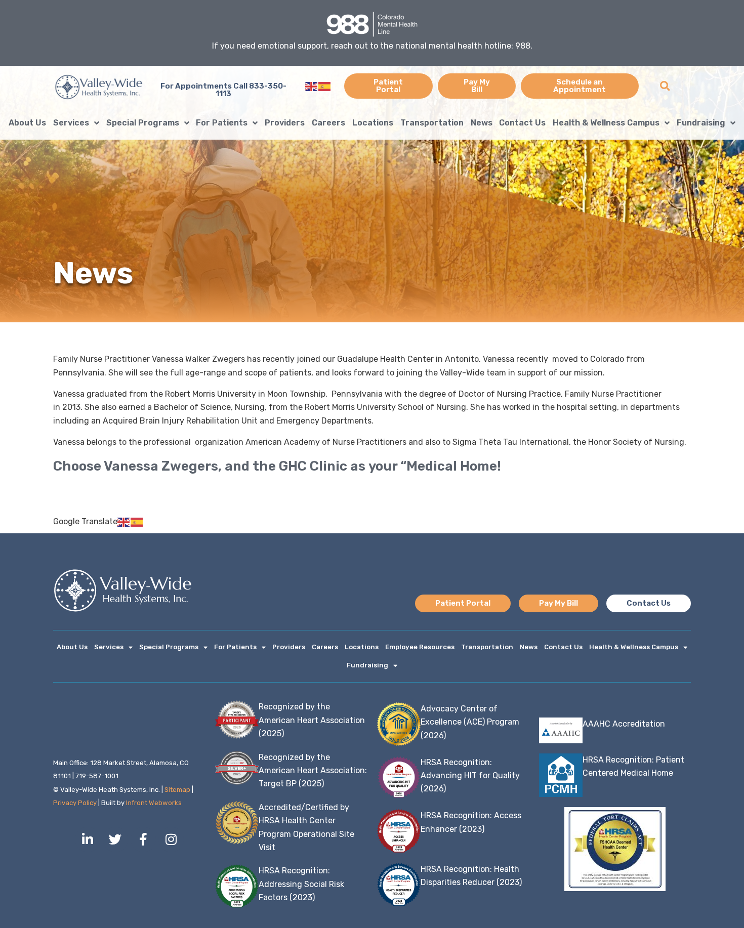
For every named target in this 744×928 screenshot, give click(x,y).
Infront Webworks (154, 803)
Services (71, 123)
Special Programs (142, 123)
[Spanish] (325, 86)
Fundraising (701, 123)
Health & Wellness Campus (606, 123)
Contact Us (522, 123)
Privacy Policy (75, 803)
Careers (328, 123)
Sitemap (177, 789)
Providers (285, 123)
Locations (372, 123)
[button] (665, 86)
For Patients (221, 123)
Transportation (432, 123)
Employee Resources (419, 647)
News (481, 123)
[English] (311, 86)
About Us (27, 123)
